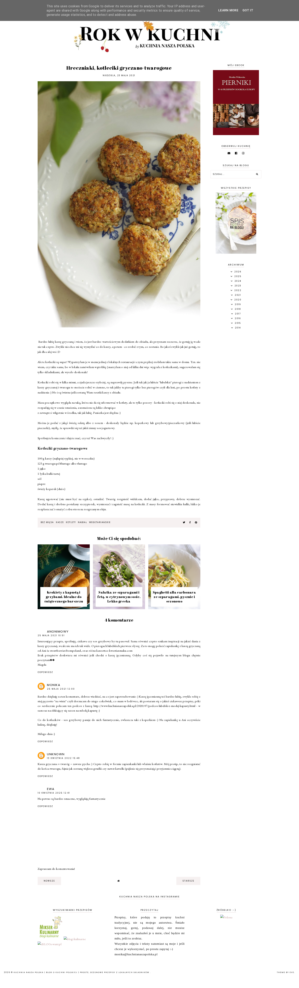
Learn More (228, 10)
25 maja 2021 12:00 (61, 688)
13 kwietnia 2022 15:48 (63, 758)
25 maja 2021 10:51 (51, 635)
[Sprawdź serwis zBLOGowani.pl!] (49, 944)
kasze (60, 522)
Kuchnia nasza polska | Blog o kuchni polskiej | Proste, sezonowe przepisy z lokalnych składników (82, 972)
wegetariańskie (100, 522)
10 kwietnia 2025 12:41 (54, 792)
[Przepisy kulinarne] (50, 939)
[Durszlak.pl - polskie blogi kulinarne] (75, 939)
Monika (53, 685)
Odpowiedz (45, 672)
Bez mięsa (47, 522)
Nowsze (49, 880)
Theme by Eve (285, 972)
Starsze (188, 880)
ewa (51, 789)
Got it (247, 10)
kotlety (71, 522)
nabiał (82, 522)
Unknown (56, 754)
